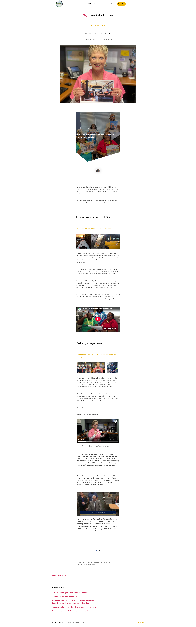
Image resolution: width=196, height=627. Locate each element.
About (113, 4)
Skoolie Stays (95, 25)
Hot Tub (90, 4)
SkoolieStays (61, 622)
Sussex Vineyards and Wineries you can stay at (70, 611)
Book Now (121, 3)
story (82, 531)
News (103, 25)
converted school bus (100, 562)
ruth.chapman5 (91, 39)
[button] (113, 3)
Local (107, 4)
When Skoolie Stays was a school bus (98, 33)
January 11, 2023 (107, 39)
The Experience (99, 4)
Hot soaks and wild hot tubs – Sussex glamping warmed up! (74, 607)
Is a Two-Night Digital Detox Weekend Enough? (70, 593)
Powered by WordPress (76, 622)
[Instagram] (99, 550)
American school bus (85, 562)
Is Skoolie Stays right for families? (65, 596)
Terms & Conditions (59, 575)
